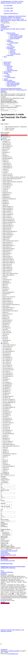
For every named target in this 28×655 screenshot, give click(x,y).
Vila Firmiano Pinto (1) (8, 369)
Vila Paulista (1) (6, 408)
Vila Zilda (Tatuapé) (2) (8, 433)
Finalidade (3, 476)
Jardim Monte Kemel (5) (8, 248)
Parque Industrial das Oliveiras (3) (10, 446)
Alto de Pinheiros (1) (7, 146)
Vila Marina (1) (6, 391)
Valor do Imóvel (5, 482)
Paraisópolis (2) (6, 293)
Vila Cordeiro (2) (6, 362)
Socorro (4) (5, 337)
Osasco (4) (5, 447)
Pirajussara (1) (5, 318)
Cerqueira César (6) (7, 174)
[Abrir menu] (1, 59)
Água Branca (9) (6, 143)
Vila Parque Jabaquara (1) (8, 407)
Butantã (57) (5, 160)
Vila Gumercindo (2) (7, 374)
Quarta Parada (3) (6, 321)
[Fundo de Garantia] (5, 540)
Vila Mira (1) (5, 394)
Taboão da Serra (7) (7, 443)
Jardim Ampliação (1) (7, 206)
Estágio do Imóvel (5, 479)
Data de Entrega (5, 519)
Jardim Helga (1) (6, 237)
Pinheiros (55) (5, 317)
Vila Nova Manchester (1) (8, 402)
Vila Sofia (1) (5, 425)
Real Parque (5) (6, 323)
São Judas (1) (5, 334)
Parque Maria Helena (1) (8, 307)
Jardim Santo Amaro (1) (8, 261)
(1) (3, 458)
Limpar (7, 546)
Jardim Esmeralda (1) (7, 226)
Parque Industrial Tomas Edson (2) (11, 304)
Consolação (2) (6, 188)
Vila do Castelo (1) (7, 366)
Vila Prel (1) (5, 416)
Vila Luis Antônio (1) (7, 441)
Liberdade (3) (5, 281)
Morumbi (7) (5, 287)
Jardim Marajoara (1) (7, 244)
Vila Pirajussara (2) (7, 411)
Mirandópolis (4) (6, 282)
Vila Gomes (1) (6, 371)
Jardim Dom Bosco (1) (8, 225)
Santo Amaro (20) (6, 332)
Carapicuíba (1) (6, 464)
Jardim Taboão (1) (6, 265)
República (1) (5, 324)
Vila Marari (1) (6, 388)
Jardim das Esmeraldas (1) (8, 222)
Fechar (12, 546)
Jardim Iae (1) (5, 239)
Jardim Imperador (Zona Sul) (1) (10, 240)
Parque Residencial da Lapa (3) (10, 310)
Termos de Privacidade (6, 101)
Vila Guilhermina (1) (7, 373)
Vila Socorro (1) (6, 424)
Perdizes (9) (5, 315)
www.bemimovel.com (12, 653)
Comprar (3, 601)
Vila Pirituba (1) (6, 413)
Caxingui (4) (5, 171)
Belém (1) (4, 150)
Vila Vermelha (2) (6, 432)
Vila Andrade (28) (6, 349)
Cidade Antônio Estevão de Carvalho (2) (12, 181)
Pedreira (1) (5, 312)
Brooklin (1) (5, 155)
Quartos (3, 500)
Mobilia (2, 522)
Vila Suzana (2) (6, 429)
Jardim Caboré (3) (6, 211)
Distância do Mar (5, 490)
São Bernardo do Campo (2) (9, 453)
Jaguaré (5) (5, 205)
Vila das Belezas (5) (7, 365)
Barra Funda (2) (6, 147)
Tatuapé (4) (5, 341)
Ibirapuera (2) (5, 195)
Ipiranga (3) (5, 200)
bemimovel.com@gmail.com (11, 13)
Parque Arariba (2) (7, 298)
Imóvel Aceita (4, 536)
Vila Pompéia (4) (6, 415)
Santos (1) (4, 471)
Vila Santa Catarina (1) (8, 422)
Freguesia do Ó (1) (7, 192)
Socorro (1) (5, 460)
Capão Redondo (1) (7, 167)
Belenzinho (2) (6, 152)
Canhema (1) (5, 469)
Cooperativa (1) (6, 455)
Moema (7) (5, 284)
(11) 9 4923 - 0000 (8, 10)
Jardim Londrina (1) (7, 242)
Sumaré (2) (5, 338)
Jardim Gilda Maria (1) (8, 234)
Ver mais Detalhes (5, 603)
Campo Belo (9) (6, 163)
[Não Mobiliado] (4, 526)
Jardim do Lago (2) (7, 223)
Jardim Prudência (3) (7, 258)
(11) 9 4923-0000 (8, 5)
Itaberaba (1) (5, 202)
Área (2, 509)
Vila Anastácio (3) (6, 348)
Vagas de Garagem (5, 506)
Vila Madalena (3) (6, 385)
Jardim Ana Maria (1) (7, 208)
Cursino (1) (5, 189)
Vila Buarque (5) (6, 354)
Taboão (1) (5, 457)
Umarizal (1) (5, 343)
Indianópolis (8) (6, 197)
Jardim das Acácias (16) (8, 219)
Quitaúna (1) (5, 452)
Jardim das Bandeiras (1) (8, 220)
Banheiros (3, 503)
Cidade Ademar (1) (7, 180)
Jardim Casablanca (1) (7, 214)
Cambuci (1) (5, 161)
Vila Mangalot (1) (6, 387)
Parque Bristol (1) (6, 300)
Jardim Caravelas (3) (7, 212)
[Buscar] (1, 23)
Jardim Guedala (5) (7, 236)
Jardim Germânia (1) (7, 233)
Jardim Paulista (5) (7, 253)
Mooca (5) (5, 286)
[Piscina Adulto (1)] (6, 535)
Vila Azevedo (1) (6, 352)
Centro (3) (5, 172)
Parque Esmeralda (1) (7, 303)
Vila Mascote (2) (6, 393)
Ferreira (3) (5, 191)
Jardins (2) (5, 276)
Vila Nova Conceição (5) (8, 399)
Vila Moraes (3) (6, 397)
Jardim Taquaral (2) (7, 267)
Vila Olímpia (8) (6, 404)
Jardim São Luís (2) (7, 264)
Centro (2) (5, 449)
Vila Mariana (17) (6, 390)
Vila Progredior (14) (7, 419)
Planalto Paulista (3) (7, 320)
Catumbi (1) (5, 169)
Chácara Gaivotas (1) (7, 175)
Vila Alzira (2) (5, 439)
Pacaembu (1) (5, 289)
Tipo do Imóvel (4, 134)
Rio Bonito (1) (6, 326)
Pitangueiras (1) (6, 438)
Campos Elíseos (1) (7, 166)
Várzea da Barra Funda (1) (9, 345)
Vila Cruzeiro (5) (6, 363)
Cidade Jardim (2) (6, 183)
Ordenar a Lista (4, 543)
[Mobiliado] (4, 525)
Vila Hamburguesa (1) (7, 376)
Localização (4, 138)
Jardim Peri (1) (6, 254)
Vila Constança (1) (7, 360)
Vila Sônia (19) (6, 427)
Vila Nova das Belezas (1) (8, 401)
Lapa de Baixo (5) (6, 279)
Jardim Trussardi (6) (7, 268)
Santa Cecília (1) (6, 331)
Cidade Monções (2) (7, 185)
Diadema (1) (5, 467)
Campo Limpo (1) (6, 164)
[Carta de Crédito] (5, 542)
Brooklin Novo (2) (7, 157)
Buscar (2, 546)
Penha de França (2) (7, 314)
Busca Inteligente (5, 473)
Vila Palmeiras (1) (6, 405)
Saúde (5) (4, 335)
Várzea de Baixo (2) (7, 346)
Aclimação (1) (5, 141)
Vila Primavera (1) (7, 418)
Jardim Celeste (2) (6, 216)
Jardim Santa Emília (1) (8, 259)
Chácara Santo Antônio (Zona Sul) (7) (11, 178)
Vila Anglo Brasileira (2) (8, 351)
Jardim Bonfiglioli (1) (7, 209)
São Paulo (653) (6, 139)
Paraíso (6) (5, 290)
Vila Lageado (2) (6, 382)
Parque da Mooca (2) (7, 301)
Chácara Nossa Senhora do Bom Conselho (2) (13, 177)
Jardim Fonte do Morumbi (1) (9, 231)
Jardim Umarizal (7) (7, 270)
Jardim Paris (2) (6, 251)
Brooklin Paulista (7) (7, 158)
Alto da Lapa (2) (6, 144)
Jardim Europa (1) (6, 228)
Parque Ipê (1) (5, 306)
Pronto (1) (4, 481)
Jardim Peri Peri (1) (7, 256)
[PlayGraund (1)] (6, 532)
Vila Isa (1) (5, 380)
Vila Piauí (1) (5, 410)
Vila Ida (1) (5, 377)
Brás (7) (4, 153)
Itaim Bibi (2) (5, 203)
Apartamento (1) (6, 136)
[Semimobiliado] (4, 524)
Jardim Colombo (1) (7, 217)
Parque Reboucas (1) (7, 309)
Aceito (14, 101)
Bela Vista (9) (5, 149)
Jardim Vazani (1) (6, 272)
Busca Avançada (5, 548)
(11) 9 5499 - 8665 (8, 8)
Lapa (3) (4, 278)
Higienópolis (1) (6, 194)
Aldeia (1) (4, 463)
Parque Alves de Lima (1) (8, 296)
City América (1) (6, 186)
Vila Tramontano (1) (7, 430)
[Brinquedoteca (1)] (6, 533)
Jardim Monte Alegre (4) (8, 444)
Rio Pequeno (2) (6, 328)
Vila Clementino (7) (7, 357)
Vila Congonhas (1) (7, 359)
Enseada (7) (5, 436)
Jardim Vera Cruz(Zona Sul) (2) (10, 273)
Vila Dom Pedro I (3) (7, 368)
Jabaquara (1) (5, 472)
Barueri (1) (5, 461)
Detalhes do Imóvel (5, 529)
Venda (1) (5, 478)
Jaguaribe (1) (5, 450)
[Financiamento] (5, 538)
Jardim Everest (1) (6, 230)
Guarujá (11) (5, 435)
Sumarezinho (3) (6, 340)
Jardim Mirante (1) (7, 247)
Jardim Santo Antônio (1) (8, 262)
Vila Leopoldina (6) (7, 383)
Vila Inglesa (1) (6, 379)
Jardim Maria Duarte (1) (8, 245)
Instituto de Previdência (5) (9, 198)
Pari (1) (4, 295)
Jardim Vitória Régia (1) (8, 275)
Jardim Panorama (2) (7, 250)
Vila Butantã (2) (6, 355)
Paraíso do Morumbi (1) (8, 292)
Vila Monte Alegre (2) (7, 396)
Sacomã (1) (5, 329)
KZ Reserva (4, 573)
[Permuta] (5, 539)
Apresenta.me (4, 649)
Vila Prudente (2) (6, 421)
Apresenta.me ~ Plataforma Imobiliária (10, 651)
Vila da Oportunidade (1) (8, 466)
